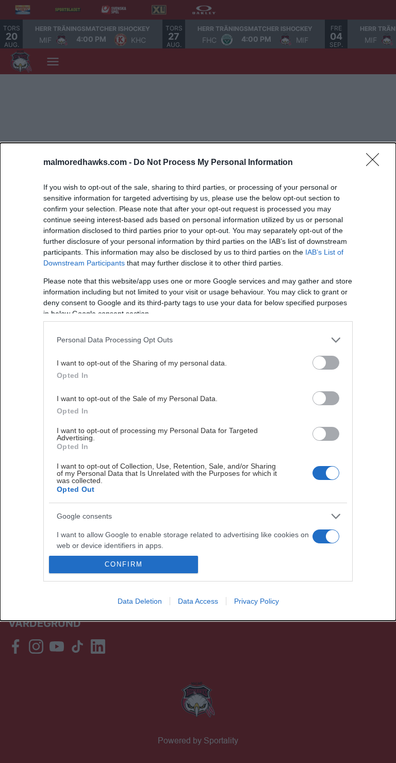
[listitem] (198, 340)
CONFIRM (124, 564)
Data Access (198, 601)
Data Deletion (140, 601)
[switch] (325, 363)
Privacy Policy (256, 601)
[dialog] (198, 382)
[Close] (376, 163)
